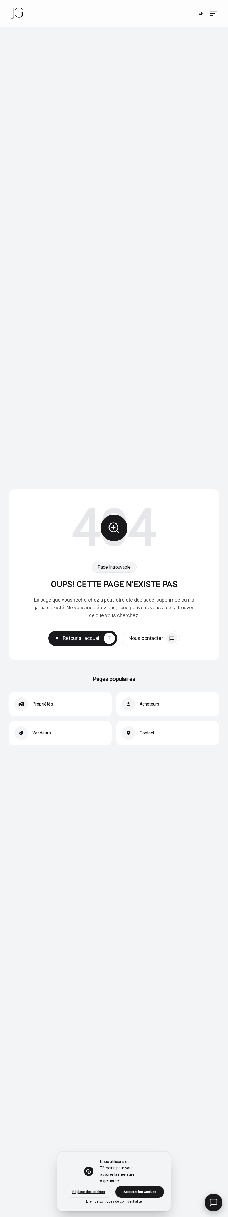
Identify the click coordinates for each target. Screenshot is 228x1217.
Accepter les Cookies (139, 1192)
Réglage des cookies (88, 1192)
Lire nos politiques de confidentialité (114, 1201)
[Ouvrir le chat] (213, 1202)
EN (201, 13)
